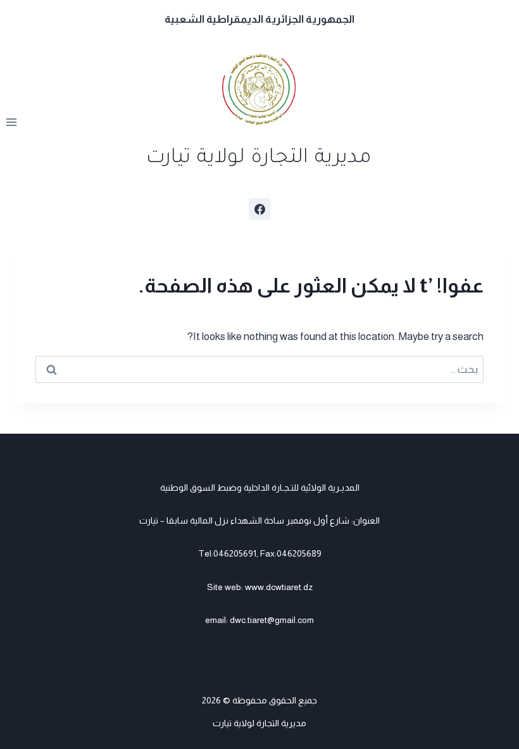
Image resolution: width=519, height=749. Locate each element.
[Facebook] (259, 209)
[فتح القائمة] (11, 122)
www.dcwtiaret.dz (279, 587)
